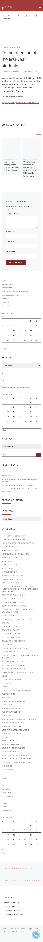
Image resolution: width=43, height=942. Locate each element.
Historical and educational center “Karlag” (20, 656)
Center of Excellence (13, 595)
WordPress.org (7, 796)
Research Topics (8, 472)
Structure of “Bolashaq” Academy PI (15, 291)
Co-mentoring (9, 598)
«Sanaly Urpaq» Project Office (18, 543)
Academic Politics (11, 557)
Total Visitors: (10, 914)
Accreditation (9, 568)
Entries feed (6, 789)
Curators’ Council (11, 626)
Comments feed (7, 792)
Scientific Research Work (15, 730)
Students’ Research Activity (16, 759)
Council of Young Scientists (17, 619)
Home (4, 16)
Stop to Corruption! (12, 744)
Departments (6, 306)
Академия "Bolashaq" (12, 71)
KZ (3, 373)
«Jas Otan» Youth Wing (13, 539)
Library (4, 298)
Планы (4, 806)
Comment (12, 214)
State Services (9, 741)
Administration (7, 287)
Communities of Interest (14, 606)
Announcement (13, 16)
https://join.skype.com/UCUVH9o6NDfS (20, 102)
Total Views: (9, 910)
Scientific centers (11, 726)
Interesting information (14, 665)
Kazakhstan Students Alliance (17, 672)
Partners (6, 683)
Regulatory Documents (14, 701)
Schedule (7, 715)
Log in (4, 785)
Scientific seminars (12, 733)
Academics (7, 561)
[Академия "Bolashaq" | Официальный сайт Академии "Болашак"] (7, 7)
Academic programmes (10, 295)
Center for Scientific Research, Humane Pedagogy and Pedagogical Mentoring (20, 589)
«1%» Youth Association (14, 536)
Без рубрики (8, 769)
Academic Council (11, 550)
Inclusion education (12, 661)
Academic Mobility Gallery (15, 554)
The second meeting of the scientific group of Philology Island (11, 166)
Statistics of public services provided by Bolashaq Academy (19, 480)
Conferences (9, 615)
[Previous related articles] (33, 132)
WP (13, 932)
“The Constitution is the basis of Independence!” (19, 485)
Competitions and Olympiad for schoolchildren (18, 610)
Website (11, 252)
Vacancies (7, 766)
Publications (8, 694)
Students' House (10, 751)
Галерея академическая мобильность (16, 387)
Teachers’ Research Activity (16, 762)
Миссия (4, 803)
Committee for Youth (13, 602)
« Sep (4, 348)
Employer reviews (11, 633)
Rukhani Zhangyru (11, 708)
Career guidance (10, 583)
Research (7, 705)
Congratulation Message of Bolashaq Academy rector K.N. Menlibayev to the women (30, 168)
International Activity (13, 669)
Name (10, 232)
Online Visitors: (10, 902)
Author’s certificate (12, 575)
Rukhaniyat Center (11, 712)
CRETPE (5, 623)
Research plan (7, 475)
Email (10, 242)
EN (3, 380)
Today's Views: (10, 906)
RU (3, 377)
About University (11, 546)
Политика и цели (8, 810)
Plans (5, 687)
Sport (5, 737)
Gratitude (7, 644)
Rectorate (7, 697)
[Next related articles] (38, 132)
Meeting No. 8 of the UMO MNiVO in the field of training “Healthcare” (21, 490)
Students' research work (15, 755)
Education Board (10, 630)
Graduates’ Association (14, 641)
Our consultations (11, 679)
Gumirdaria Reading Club (15, 648)
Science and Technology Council (19, 719)
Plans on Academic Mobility (16, 690)
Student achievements (13, 748)
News (4, 280)
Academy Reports (11, 565)
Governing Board (11, 637)
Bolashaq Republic (11, 579)
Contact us (5, 302)
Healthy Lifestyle (11, 652)
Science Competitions (13, 723)
